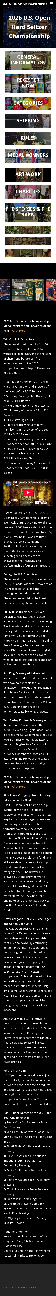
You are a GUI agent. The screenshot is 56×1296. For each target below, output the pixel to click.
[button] (51, 3)
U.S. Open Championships (24, 3)
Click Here (19, 330)
